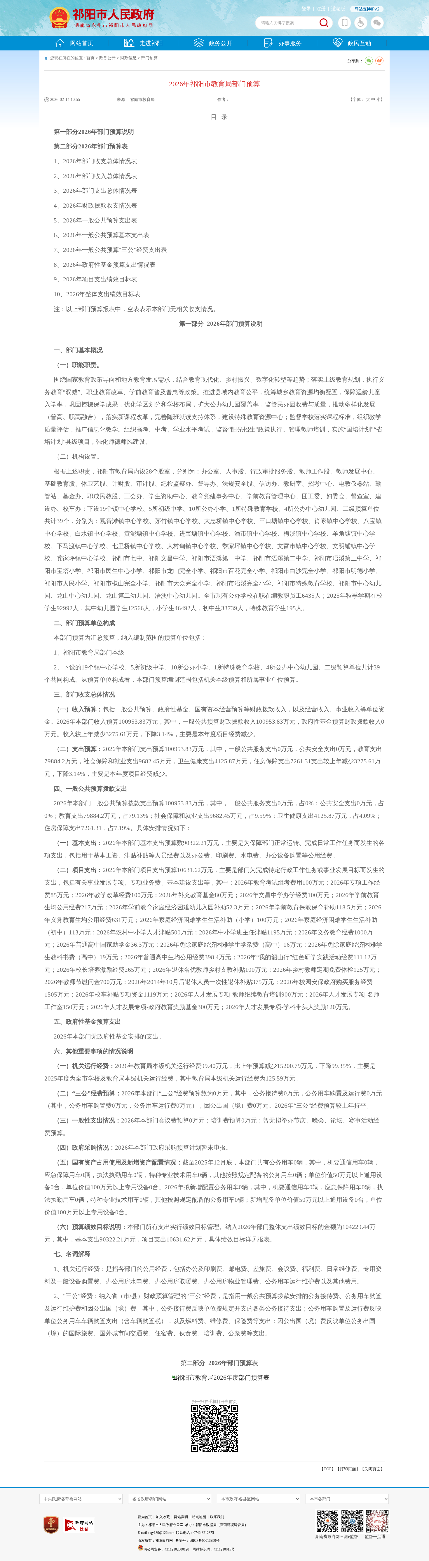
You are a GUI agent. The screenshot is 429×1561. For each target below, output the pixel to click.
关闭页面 (372, 1469)
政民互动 (359, 43)
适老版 (338, 8)
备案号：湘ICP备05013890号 (197, 1541)
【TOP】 (328, 1469)
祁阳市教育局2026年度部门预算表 (223, 1377)
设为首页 (145, 1517)
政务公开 (220, 43)
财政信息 (128, 58)
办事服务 (290, 43)
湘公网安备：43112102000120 (166, 1549)
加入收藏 (163, 1517)
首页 (90, 58)
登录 (306, 8)
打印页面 (348, 1469)
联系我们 (217, 1517)
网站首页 (81, 43)
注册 (321, 8)
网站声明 (181, 1517)
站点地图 (199, 1517)
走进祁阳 (151, 43)
